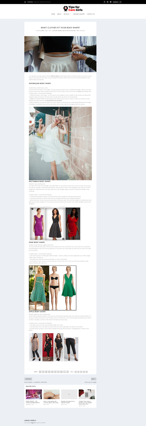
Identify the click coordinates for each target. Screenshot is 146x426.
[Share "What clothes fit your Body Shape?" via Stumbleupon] (61, 371)
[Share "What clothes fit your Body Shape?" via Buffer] (58, 371)
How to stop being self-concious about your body (50, 402)
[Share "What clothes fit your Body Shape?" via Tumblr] (49, 371)
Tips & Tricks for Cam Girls (69, 30)
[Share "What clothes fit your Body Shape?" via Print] (67, 371)
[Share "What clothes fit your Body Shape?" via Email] (64, 371)
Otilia (42, 30)
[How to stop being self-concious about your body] (51, 394)
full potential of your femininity (54, 100)
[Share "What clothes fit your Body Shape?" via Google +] (46, 371)
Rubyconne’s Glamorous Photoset (42, 2)
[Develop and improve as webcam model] (69, 394)
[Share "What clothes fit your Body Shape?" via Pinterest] (52, 371)
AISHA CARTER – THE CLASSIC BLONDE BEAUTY (33, 402)
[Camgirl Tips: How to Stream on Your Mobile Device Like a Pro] (87, 394)
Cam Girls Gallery (79, 14)
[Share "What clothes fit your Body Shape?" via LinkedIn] (55, 371)
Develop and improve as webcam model (68, 402)
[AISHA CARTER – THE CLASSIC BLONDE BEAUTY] (34, 394)
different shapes (55, 76)
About (59, 14)
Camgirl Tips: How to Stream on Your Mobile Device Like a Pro (85, 403)
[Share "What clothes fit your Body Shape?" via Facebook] (40, 371)
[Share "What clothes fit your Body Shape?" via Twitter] (43, 371)
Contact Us (91, 14)
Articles (66, 14)
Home (53, 14)
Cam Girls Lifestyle (57, 30)
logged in (33, 422)
